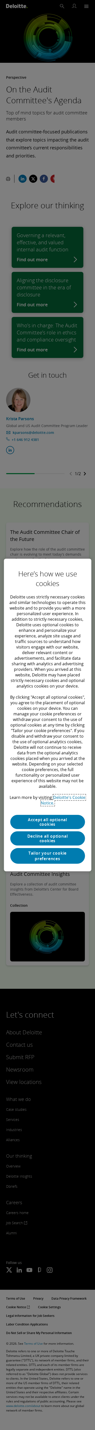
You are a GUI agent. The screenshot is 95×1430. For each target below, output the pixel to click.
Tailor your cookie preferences (47, 855)
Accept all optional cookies (47, 822)
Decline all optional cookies (47, 838)
